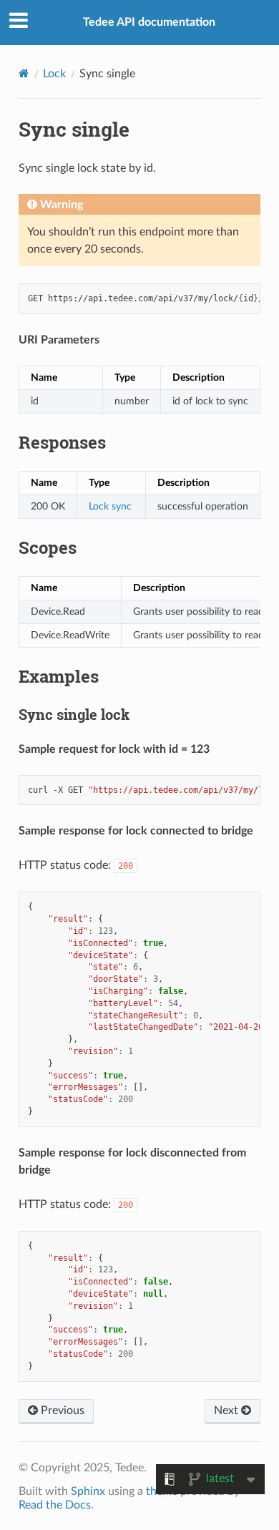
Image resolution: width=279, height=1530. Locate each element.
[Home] (24, 73)
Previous (61, 1410)
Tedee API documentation (149, 22)
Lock (54, 73)
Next (227, 1410)
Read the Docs (55, 1505)
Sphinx (88, 1491)
